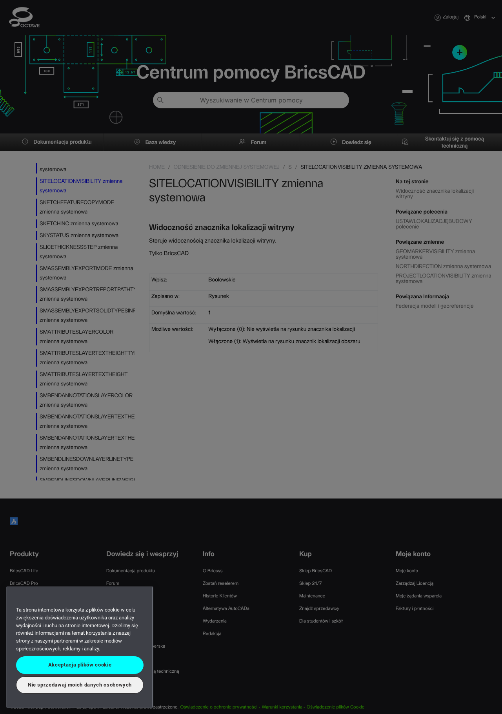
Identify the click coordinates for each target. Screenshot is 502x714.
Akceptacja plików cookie (80, 665)
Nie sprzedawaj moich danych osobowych (80, 685)
